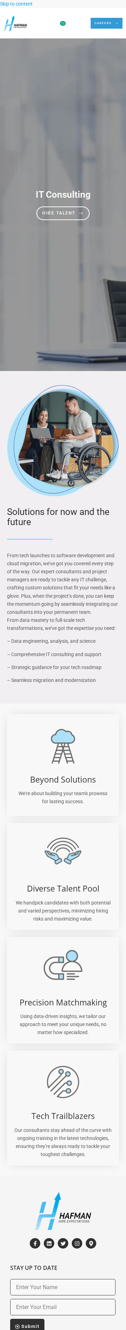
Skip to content (16, 4)
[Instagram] (77, 1243)
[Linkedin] (49, 1243)
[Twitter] (63, 1243)
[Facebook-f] (35, 1243)
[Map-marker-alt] (91, 1243)
